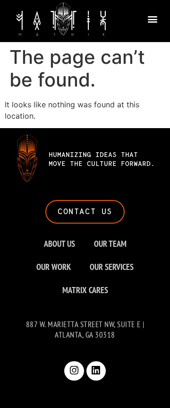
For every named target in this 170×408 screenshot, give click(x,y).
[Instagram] (74, 371)
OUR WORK (53, 266)
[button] (152, 19)
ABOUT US (59, 243)
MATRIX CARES (85, 290)
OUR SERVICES (112, 266)
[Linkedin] (96, 371)
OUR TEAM (110, 243)
